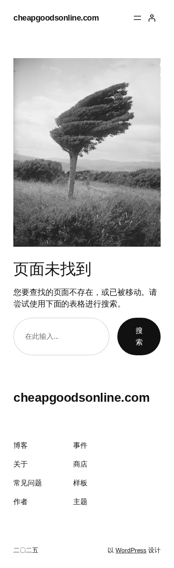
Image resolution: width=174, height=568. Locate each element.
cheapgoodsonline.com (56, 17)
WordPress (131, 550)
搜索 (139, 336)
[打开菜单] (137, 18)
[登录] (152, 18)
